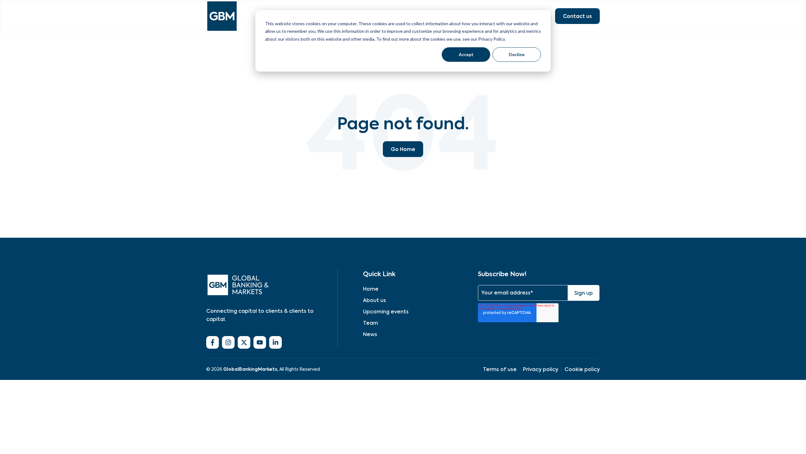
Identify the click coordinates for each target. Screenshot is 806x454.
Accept (466, 54)
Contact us (577, 16)
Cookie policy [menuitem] (582, 369)
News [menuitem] (370, 334)
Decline (517, 54)
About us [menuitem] (374, 300)
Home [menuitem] (370, 289)
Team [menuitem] (370, 323)
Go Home (403, 149)
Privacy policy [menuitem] (540, 369)
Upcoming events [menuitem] (386, 311)
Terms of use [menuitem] (500, 369)
